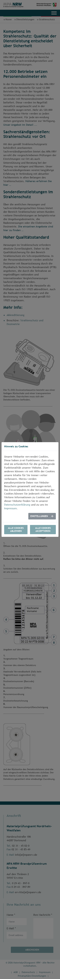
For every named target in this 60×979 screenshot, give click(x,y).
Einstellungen (39, 516)
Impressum (10, 508)
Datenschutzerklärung (17, 504)
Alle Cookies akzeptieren (43, 530)
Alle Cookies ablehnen (16, 530)
